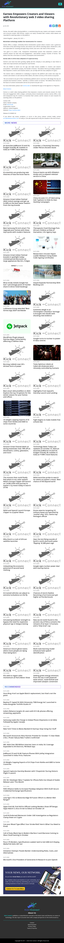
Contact (32, 922)
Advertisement (32, 924)
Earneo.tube (26, 85)
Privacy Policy (32, 926)
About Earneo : (7, 89)
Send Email (10, 104)
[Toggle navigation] (60, 4)
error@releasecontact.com (11, 118)
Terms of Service (32, 928)
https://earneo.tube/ (14, 110)
